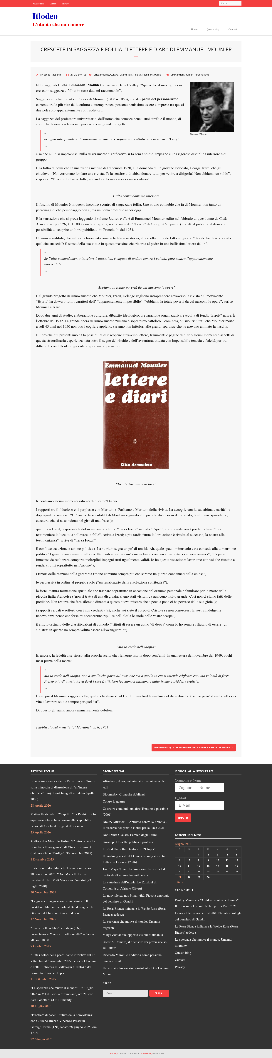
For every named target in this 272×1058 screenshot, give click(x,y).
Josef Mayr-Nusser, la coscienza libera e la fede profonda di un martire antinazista (134, 872)
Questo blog (38, 3)
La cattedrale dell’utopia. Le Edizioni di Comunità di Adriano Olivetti (130, 885)
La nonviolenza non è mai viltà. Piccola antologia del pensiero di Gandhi (136, 898)
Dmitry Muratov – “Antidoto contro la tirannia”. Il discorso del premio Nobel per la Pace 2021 (135, 824)
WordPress (158, 1053)
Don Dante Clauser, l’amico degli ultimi (130, 834)
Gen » (180, 882)
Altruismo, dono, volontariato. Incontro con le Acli (134, 784)
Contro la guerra (114, 801)
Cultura (114, 74)
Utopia (158, 74)
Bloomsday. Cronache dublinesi (124, 794)
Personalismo (201, 74)
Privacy (65, 3)
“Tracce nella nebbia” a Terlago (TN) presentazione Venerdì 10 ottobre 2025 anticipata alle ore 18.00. (63, 934)
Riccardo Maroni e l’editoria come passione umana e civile (132, 957)
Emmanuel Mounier (182, 74)
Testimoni (147, 74)
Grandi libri (126, 74)
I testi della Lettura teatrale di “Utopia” (129, 849)
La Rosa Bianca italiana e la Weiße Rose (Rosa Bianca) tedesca (134, 911)
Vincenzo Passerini (50, 74)
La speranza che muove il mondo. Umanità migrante (131, 924)
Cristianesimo (101, 74)
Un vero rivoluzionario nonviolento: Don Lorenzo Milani (136, 971)
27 (179, 877)
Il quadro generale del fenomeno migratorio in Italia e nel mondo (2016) (134, 859)
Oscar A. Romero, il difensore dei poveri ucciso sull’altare (135, 945)
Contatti (53, 3)
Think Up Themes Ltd (129, 1053)
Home (194, 29)
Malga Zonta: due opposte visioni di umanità (133, 934)
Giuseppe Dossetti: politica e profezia (128, 842)
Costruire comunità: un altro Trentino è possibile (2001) (135, 811)
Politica (137, 74)
